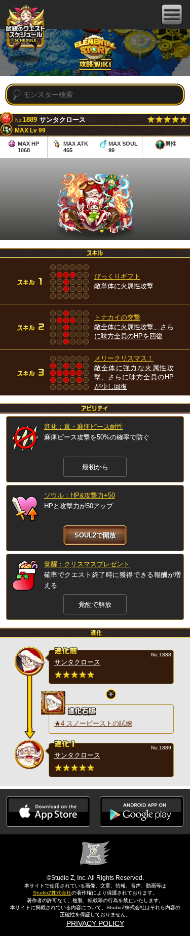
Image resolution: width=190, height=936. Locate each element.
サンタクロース (77, 662)
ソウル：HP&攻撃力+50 (79, 495)
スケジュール (25, 29)
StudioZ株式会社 (52, 893)
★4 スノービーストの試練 (93, 723)
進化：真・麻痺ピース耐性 (83, 426)
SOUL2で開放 (95, 535)
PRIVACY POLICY (95, 923)
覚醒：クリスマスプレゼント (87, 564)
